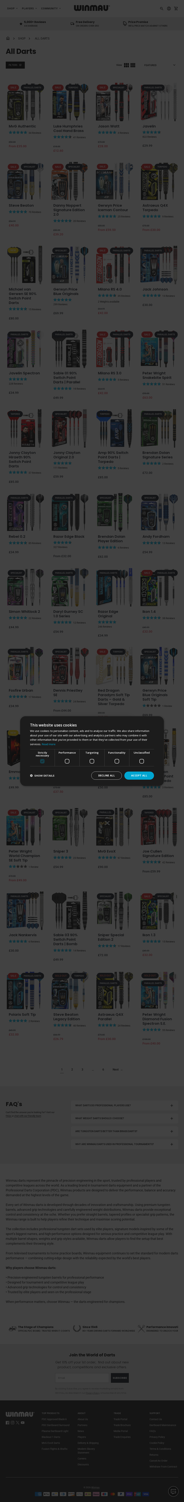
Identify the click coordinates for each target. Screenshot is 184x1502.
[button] (42, 775)
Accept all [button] (139, 775)
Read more (49, 744)
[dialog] (92, 751)
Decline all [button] (106, 775)
